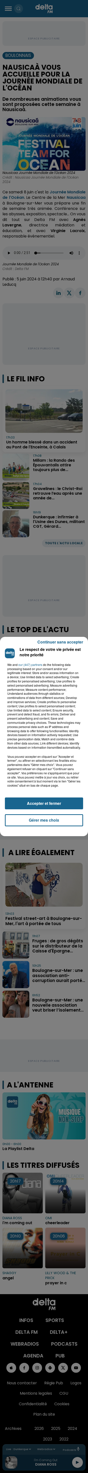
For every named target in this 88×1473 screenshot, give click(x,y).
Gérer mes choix (44, 820)
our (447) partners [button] (30, 665)
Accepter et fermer (44, 803)
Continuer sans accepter (60, 642)
